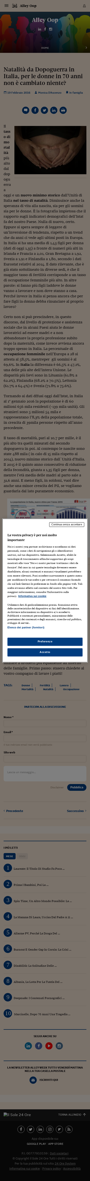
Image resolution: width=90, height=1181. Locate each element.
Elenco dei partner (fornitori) (25, 627)
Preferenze (45, 641)
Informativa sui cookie (32, 596)
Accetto (45, 652)
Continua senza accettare (66, 524)
